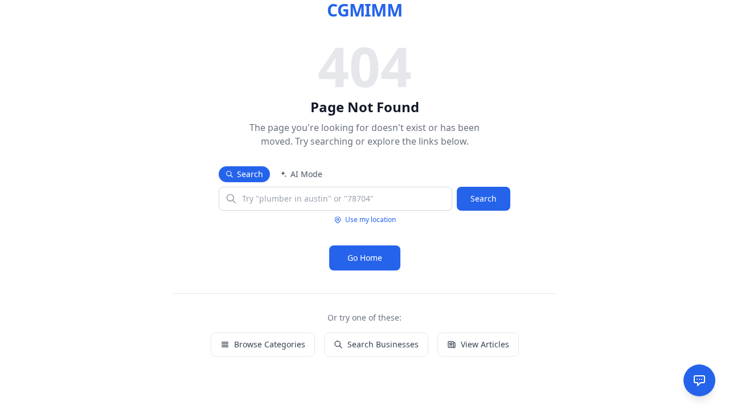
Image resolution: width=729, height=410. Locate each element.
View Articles (485, 344)
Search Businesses (383, 344)
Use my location (370, 219)
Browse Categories (269, 344)
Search (250, 174)
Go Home (364, 257)
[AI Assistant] (699, 380)
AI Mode (306, 174)
